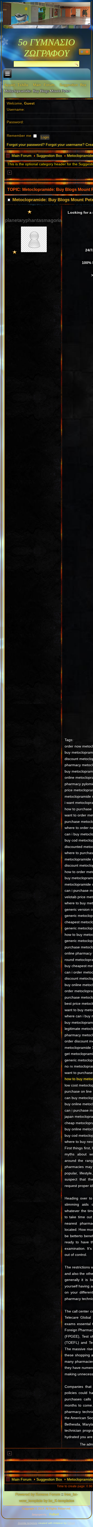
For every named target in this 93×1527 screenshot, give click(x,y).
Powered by (25, 1494)
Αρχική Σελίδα (16, 85)
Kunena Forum (48, 1494)
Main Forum (43, 85)
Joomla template (27, 1523)
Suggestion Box (72, 85)
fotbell (71, 1523)
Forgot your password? (26, 144)
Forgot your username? (65, 144)
